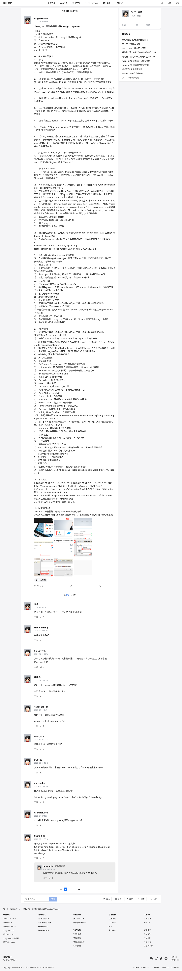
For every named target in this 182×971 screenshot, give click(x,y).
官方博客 (106, 3)
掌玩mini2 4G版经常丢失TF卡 (135, 39)
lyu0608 (38, 759)
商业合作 (147, 934)
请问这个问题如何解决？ (133, 73)
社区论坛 (119, 3)
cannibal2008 (41, 812)
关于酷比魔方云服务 (131, 44)
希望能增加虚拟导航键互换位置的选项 (139, 52)
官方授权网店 (43, 918)
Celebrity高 (40, 650)
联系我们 (77, 945)
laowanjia (48, 866)
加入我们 (147, 922)
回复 (36, 617)
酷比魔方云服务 (79, 922)
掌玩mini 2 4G (9, 942)
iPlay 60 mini (8, 930)
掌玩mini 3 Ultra (9, 926)
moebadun (39, 783)
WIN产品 (63, 3)
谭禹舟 (37, 677)
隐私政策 (155, 967)
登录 (68, 595)
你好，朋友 (136, 11)
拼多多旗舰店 (43, 930)
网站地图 (175, 967)
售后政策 (77, 938)
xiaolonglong (41, 627)
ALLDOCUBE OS (91, 3)
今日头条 (112, 930)
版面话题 (13, 909)
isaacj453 (39, 736)
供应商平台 (148, 945)
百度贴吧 (112, 922)
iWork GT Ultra (9, 918)
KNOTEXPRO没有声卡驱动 (134, 48)
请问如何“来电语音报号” (132, 69)
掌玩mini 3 (7, 922)
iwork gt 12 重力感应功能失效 (135, 65)
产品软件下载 (78, 918)
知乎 (110, 926)
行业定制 (147, 938)
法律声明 (165, 967)
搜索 (53, 899)
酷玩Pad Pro (8, 934)
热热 (36, 604)
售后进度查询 (78, 942)
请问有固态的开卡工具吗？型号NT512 (139, 56)
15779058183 (41, 706)
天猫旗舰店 (42, 926)
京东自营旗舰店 (44, 922)
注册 (139, 16)
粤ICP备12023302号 (141, 967)
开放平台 (147, 942)
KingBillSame (41, 18)
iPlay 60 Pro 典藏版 (11, 938)
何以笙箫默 (39, 835)
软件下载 (76, 3)
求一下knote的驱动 (130, 77)
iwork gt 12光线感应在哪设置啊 (136, 61)
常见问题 (77, 934)
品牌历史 (147, 918)
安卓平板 (51, 3)
